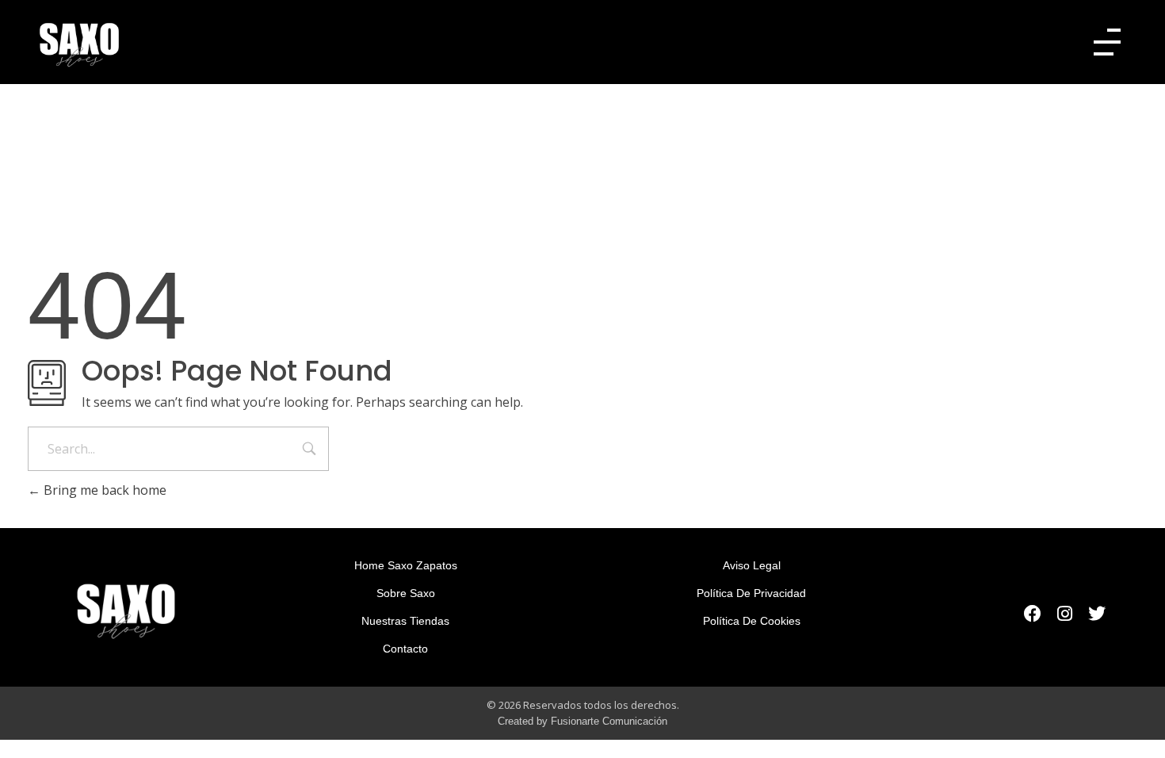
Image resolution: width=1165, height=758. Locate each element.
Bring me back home (103, 490)
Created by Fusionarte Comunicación (582, 721)
